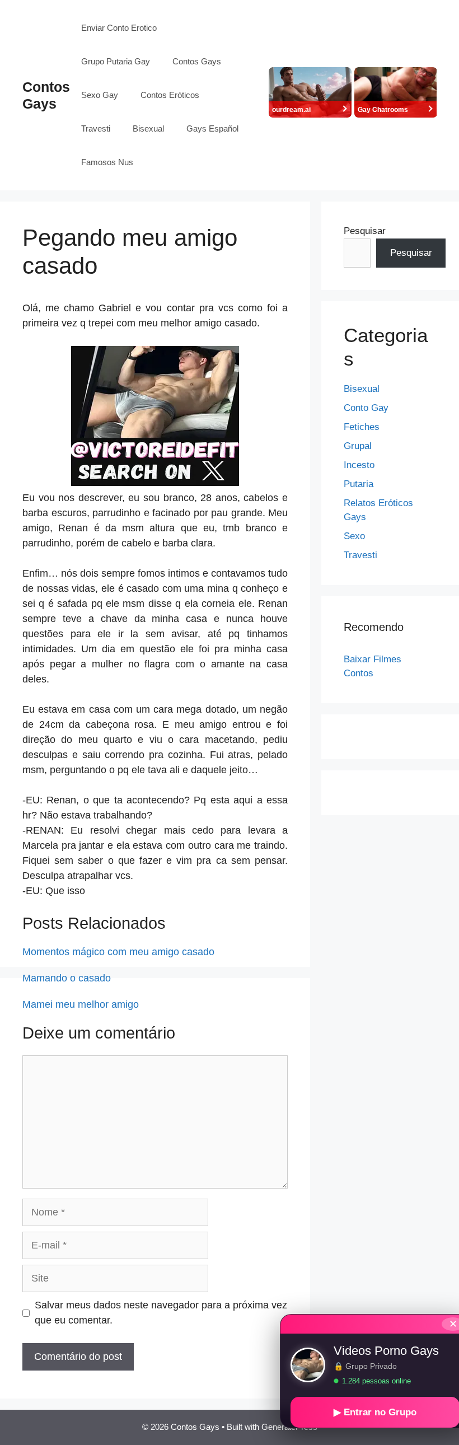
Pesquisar (365, 231)
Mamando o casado (66, 978)
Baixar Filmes (372, 659)
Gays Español (212, 128)
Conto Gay (366, 408)
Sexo (354, 536)
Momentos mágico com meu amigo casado (118, 951)
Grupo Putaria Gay (115, 61)
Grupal (358, 446)
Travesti (95, 128)
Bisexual (148, 128)
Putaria (358, 484)
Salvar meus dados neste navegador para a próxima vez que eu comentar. (161, 1312)
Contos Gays (196, 61)
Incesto (359, 465)
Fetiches (362, 427)
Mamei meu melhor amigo (80, 1004)
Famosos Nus (107, 162)
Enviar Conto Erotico (119, 27)
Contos (358, 673)
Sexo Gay (99, 95)
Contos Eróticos (169, 95)
